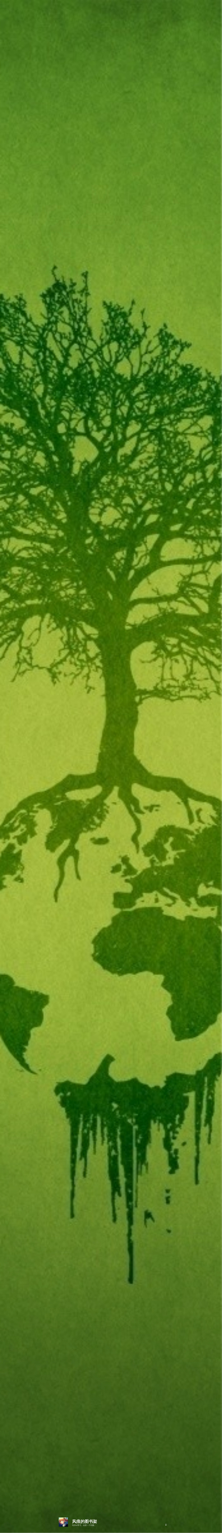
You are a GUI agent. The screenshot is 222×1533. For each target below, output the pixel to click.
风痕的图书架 (84, 1521)
